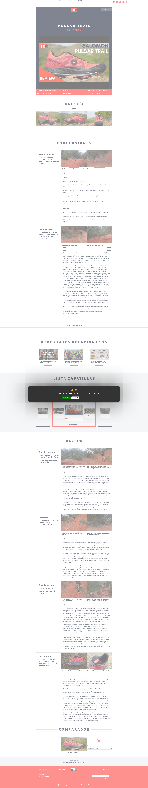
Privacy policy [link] (83, 397)
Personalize (75, 397)
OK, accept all (66, 397)
